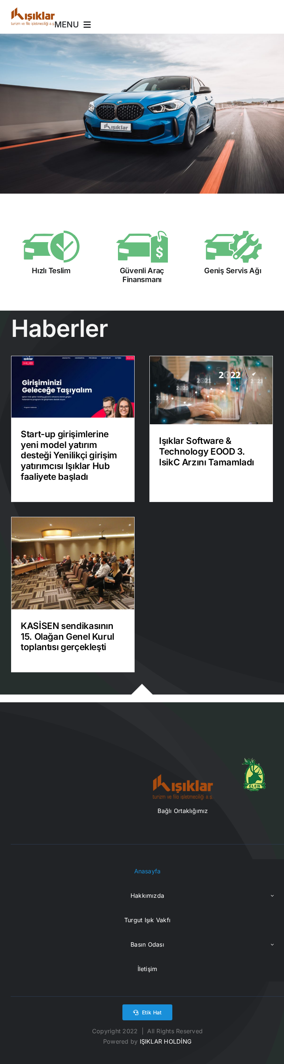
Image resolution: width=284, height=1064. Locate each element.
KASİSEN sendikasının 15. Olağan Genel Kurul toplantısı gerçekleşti (67, 636)
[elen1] (254, 760)
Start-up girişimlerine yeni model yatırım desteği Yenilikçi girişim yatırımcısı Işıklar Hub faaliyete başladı (69, 455)
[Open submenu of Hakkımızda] (272, 896)
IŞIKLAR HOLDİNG (165, 1041)
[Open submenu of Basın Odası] (272, 945)
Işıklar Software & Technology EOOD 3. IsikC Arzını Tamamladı (206, 451)
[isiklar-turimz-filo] (33, 10)
